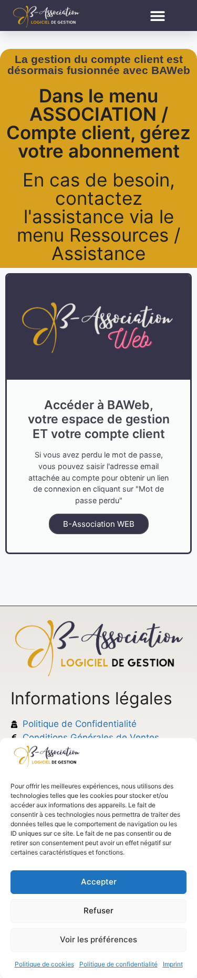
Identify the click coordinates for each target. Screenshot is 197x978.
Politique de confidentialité (118, 964)
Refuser (98, 910)
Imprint (173, 964)
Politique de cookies (44, 964)
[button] (158, 15)
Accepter (99, 882)
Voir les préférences (98, 939)
